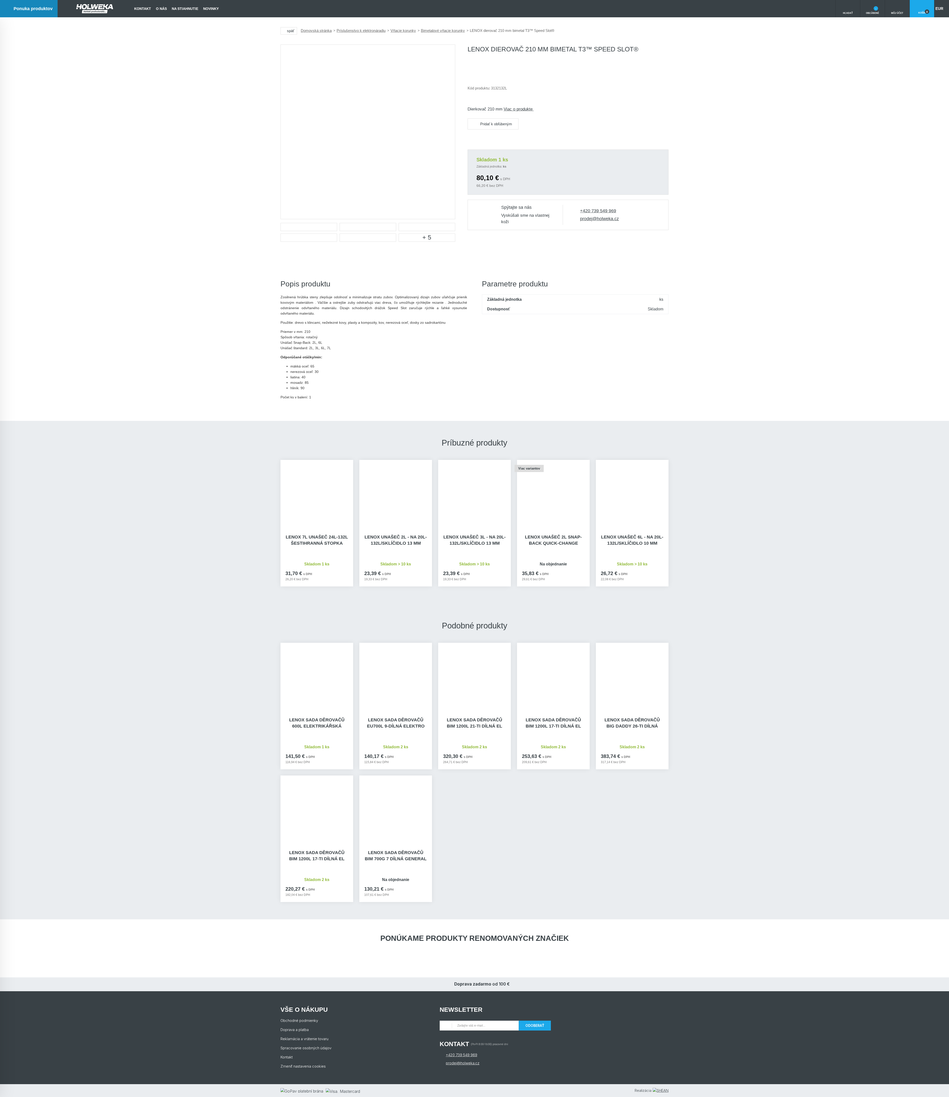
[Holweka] (95, 8)
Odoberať (534, 1025)
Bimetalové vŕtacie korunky (443, 30)
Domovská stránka (316, 30)
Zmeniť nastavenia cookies (303, 1066)
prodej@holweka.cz (599, 218)
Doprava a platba (294, 1029)
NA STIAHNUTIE (185, 9)
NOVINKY (211, 9)
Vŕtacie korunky (403, 30)
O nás (161, 9)
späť (290, 31)
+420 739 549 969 (598, 210)
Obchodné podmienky (299, 1020)
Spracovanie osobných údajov (305, 1048)
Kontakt (142, 9)
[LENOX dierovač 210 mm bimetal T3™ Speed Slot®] (367, 131)
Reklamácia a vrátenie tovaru (304, 1038)
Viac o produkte (519, 109)
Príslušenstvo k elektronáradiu (361, 30)
